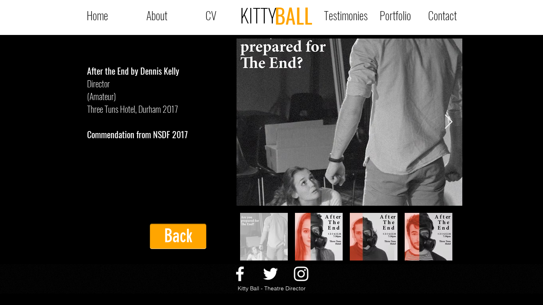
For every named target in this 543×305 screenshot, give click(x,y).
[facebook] (240, 274)
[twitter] (270, 274)
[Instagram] (301, 274)
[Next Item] (448, 122)
